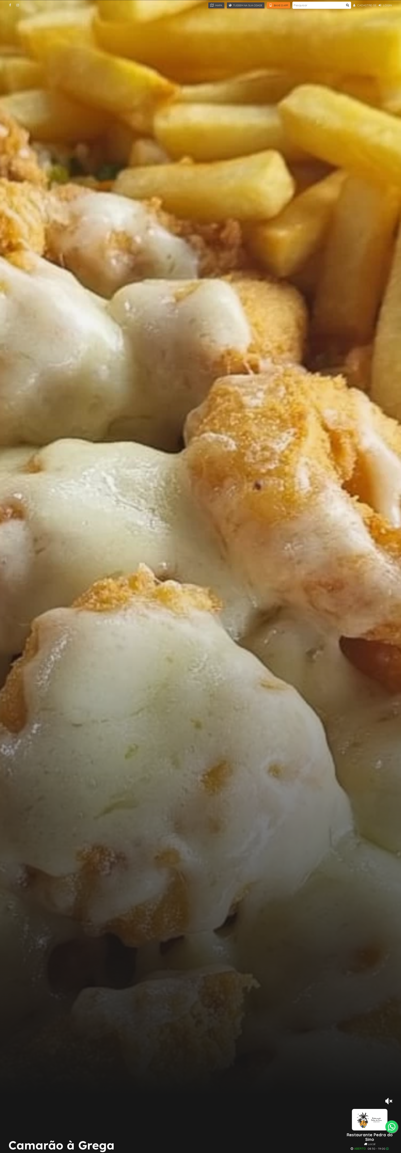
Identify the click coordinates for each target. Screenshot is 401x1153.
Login (387, 5)
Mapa (218, 5)
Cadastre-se (366, 5)
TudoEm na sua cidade (247, 5)
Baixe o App (280, 5)
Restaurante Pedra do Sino (370, 1137)
